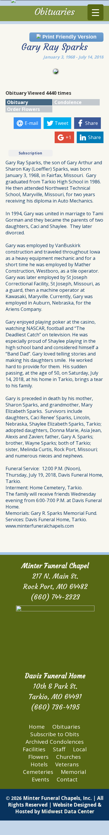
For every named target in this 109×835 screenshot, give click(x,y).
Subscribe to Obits (54, 734)
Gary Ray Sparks (54, 46)
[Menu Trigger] (95, 12)
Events (40, 779)
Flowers (38, 757)
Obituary (17, 102)
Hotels (39, 764)
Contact (67, 779)
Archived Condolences (55, 741)
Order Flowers (23, 109)
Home (37, 726)
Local (80, 749)
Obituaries (66, 726)
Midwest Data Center (67, 811)
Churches (68, 757)
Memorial (73, 772)
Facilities (34, 749)
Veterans (67, 764)
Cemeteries (38, 772)
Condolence (68, 102)
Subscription (30, 153)
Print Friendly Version (69, 37)
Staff (59, 749)
